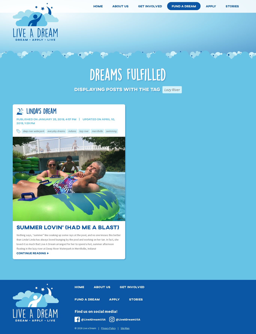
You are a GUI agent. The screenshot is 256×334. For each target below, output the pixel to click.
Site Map (125, 328)
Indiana (72, 131)
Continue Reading (31, 253)
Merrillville (97, 131)
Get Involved (132, 287)
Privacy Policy (108, 328)
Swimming (111, 131)
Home (79, 287)
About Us (102, 287)
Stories (136, 299)
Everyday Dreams (56, 131)
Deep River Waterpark (33, 131)
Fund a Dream (184, 6)
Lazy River (84, 131)
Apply (114, 299)
